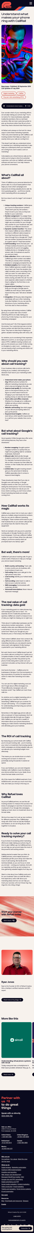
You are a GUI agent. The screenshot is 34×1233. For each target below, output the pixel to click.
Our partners (5, 1159)
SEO (22, 1177)
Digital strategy (6, 1167)
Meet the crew (22, 1159)
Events (3, 1204)
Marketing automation (19, 1167)
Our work (4, 1195)
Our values (13, 1159)
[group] (17, 106)
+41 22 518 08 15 (6, 1143)
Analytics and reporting (9, 1172)
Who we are (5, 1156)
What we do (5, 1165)
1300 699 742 (7, 1116)
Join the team (5, 1161)
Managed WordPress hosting (10, 1177)
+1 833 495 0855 (22, 1143)
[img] (25, 106)
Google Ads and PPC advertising (12, 1179)
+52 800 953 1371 (6, 1148)
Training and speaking (8, 1189)
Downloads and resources (13, 1201)
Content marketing (23, 1184)
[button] (4, 106)
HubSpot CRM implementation (11, 1170)
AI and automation (7, 1191)
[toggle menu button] (31, 3)
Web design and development (11, 1174)
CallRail (21, 93)
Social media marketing (9, 1184)
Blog (2, 1201)
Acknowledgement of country (17, 1220)
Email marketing (18, 1186)
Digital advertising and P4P (10, 1182)
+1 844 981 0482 (6, 1137)
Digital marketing (8, 93)
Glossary (25, 1201)
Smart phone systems (24, 1189)
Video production (7, 1186)
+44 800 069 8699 (23, 1137)
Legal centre (17, 1216)
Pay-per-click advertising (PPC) (13, 97)
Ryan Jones (5, 86)
